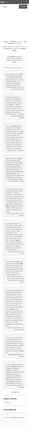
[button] (27, 2)
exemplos (13, 168)
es (11, 148)
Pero (7, 236)
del (10, 133)
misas (21, 137)
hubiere (13, 364)
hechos (8, 162)
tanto (18, 231)
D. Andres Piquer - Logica (16, 181)
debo (18, 244)
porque (8, 292)
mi (14, 240)
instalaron (8, 99)
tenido (16, 225)
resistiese (12, 383)
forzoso (16, 296)
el (9, 78)
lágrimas (8, 320)
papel (10, 244)
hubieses (9, 345)
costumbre (9, 144)
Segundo (20, 133)
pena (18, 248)
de (19, 83)
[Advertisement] (14, 25)
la (12, 83)
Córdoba (16, 99)
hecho (7, 141)
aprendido (12, 339)
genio (8, 263)
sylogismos (14, 160)
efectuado (18, 364)
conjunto (16, 318)
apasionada (12, 76)
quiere (11, 80)
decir (15, 80)
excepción (20, 307)
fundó (15, 101)
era (9, 366)
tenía (21, 202)
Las (7, 97)
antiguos (12, 273)
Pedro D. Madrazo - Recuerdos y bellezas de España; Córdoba (15, 116)
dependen (18, 299)
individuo (18, 341)
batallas (8, 368)
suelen (12, 316)
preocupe (8, 311)
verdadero (9, 164)
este (13, 108)
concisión (8, 200)
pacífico (17, 338)
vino (18, 129)
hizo (15, 194)
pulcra (19, 208)
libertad (21, 372)
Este (22, 175)
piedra (17, 171)
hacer (22, 244)
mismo (15, 236)
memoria (18, 106)
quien (7, 383)
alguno (8, 196)
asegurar (17, 261)
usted (7, 298)
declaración (13, 74)
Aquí (17, 126)
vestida (13, 208)
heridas (8, 314)
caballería (8, 370)
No (16, 309)
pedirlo (10, 374)
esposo (10, 189)
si (8, 238)
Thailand (12, 41)
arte (18, 339)
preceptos (13, 271)
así (8, 364)
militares (15, 97)
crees (7, 349)
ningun (21, 171)
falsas (21, 164)
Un (20, 240)
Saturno (19, 128)
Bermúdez (9, 129)
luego (18, 173)
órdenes (10, 97)
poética (11, 269)
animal (11, 171)
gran (7, 204)
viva (7, 76)
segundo (8, 378)
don (15, 128)
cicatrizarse (18, 316)
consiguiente (18, 162)
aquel (13, 341)
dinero (14, 137)
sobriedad (9, 191)
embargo (8, 274)
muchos (8, 168)
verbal (14, 191)
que (17, 78)
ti (7, 353)
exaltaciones (11, 227)
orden (7, 240)
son (14, 301)
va (9, 126)
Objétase (8, 158)
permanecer (9, 234)
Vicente (8, 229)
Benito (17, 105)
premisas (16, 164)
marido (8, 211)
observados (19, 271)
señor (19, 227)
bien (19, 160)
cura (8, 135)
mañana (15, 206)
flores (7, 326)
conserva (8, 106)
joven (8, 223)
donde (21, 320)
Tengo (11, 240)
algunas (21, 324)
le (19, 81)
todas (8, 246)
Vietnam (6, 41)
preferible (13, 198)
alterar (17, 204)
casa (7, 198)
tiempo (15, 81)
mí (20, 298)
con (7, 146)
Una (21, 267)
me (16, 242)
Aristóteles (18, 166)
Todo (7, 126)
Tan (7, 261)
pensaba (13, 223)
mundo (16, 305)
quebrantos (15, 320)
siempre (10, 131)
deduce (9, 179)
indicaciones (9, 248)
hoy (12, 106)
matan (16, 314)
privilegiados (9, 324)
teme (7, 81)
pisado (13, 290)
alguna (8, 265)
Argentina (18, 381)
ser (13, 296)
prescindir (20, 269)
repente (8, 316)
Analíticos (17, 169)
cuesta (8, 108)
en (18, 74)
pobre (12, 133)
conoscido (6, 402)
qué (15, 129)
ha (20, 139)
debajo (13, 294)
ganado (12, 376)
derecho (13, 349)
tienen (21, 265)
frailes (7, 225)
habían (11, 225)
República (12, 381)
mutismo (9, 193)
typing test (8, 48)
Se (12, 101)
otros (18, 274)
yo (14, 307)
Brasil (19, 379)
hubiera (15, 351)
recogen (16, 324)
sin (18, 273)
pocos (13, 322)
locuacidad (9, 202)
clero (14, 146)
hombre (13, 78)
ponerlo (8, 294)
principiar (18, 366)
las (19, 137)
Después (12, 313)
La (6, 318)
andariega (8, 233)
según (16, 193)
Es (20, 143)
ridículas (16, 85)
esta (16, 158)
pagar (17, 143)
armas (20, 343)
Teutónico (12, 110)
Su (6, 189)
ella (20, 189)
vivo (10, 236)
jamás (10, 379)
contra (13, 158)
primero (8, 169)
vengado (15, 345)
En (19, 196)
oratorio (20, 103)
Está (14, 144)
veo (20, 126)
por (9, 160)
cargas (15, 368)
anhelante (19, 76)
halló (7, 379)
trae (13, 166)
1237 (9, 101)
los (13, 169)
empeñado (19, 144)
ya (23, 364)
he (13, 292)
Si (6, 290)
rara (10, 303)
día (21, 206)
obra (7, 269)
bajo (15, 248)
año (7, 101)
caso (7, 133)
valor (7, 267)
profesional (10, 343)
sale (11, 162)
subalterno (9, 372)
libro (21, 168)
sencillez (8, 209)
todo (20, 78)
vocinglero (17, 148)
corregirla (15, 196)
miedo (20, 225)
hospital (14, 103)
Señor (15, 249)
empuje (19, 383)
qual (10, 166)
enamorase (14, 298)
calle (20, 110)
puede (15, 269)
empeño (11, 204)
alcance (8, 83)
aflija (7, 313)
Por (21, 305)
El (16, 146)
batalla (16, 374)
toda (22, 196)
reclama (8, 137)
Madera (9, 112)
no (18, 81)
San (9, 139)
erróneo (10, 261)
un (13, 148)
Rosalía (8, 208)
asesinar (8, 341)
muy (10, 322)
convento (8, 103)
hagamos (21, 131)
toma (15, 372)
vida (8, 318)
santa (9, 231)
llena (17, 83)
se (19, 97)
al (13, 249)
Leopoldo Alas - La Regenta (15, 150)
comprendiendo (15, 229)
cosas (11, 299)
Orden (7, 110)
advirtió (14, 189)
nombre (17, 108)
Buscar (23, 7)
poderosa (8, 351)
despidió (15, 209)
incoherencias (10, 85)
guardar (14, 274)
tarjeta (10, 128)
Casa (7, 2)
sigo (16, 246)
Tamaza (14, 135)
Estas (7, 299)
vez (14, 83)
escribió (20, 242)
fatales (18, 301)
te (6, 345)
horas (12, 246)
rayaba (20, 191)
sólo (17, 265)
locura (13, 231)
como (7, 78)
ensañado (21, 351)
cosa (21, 80)
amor (7, 303)
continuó (19, 236)
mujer (17, 200)
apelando (13, 347)
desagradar (9, 249)
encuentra (17, 303)
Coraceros (16, 378)
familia (20, 349)
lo (21, 129)
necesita (15, 263)
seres (16, 322)
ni (19, 311)
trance (7, 80)
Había (8, 296)
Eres (7, 338)
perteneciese (13, 238)
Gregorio (12, 139)
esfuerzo (19, 194)
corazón (19, 290)
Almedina (18, 112)
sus (19, 246)
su (14, 106)
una (9, 74)
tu (9, 349)
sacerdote (12, 242)
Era (7, 74)
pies (20, 294)
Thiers (15, 202)
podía (15, 233)
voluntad (9, 301)
